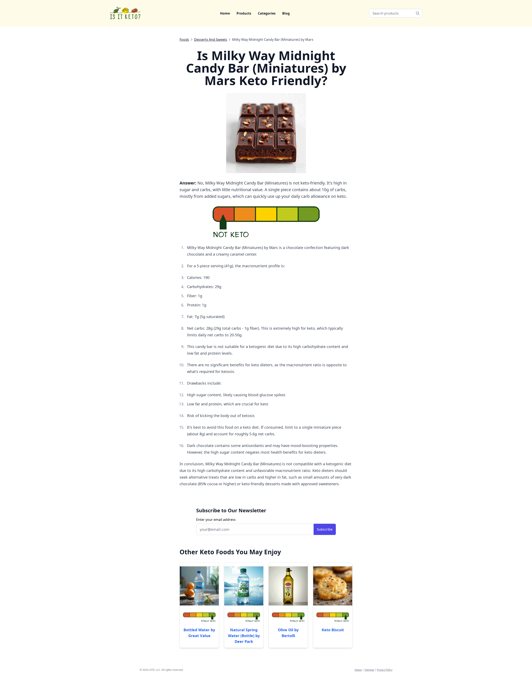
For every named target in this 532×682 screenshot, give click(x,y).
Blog (286, 13)
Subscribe (324, 529)
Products (243, 13)
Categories (267, 13)
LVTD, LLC (154, 670)
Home (225, 13)
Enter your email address (216, 519)
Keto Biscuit (333, 629)
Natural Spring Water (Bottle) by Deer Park (244, 635)
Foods (184, 39)
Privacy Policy (384, 670)
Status (358, 670)
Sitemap (369, 670)
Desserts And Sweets (210, 39)
